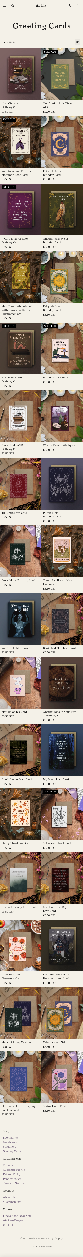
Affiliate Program (14, 1220)
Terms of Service (13, 1183)
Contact (8, 1165)
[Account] (70, 6)
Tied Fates (34, 1238)
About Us (9, 1197)
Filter (11, 42)
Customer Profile (14, 1169)
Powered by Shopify (52, 1238)
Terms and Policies (41, 1247)
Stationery (9, 1146)
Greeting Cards (12, 1151)
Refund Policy (12, 1174)
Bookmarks (10, 1137)
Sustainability (12, 1202)
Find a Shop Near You (17, 1216)
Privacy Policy (12, 1178)
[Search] (12, 6)
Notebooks (10, 1142)
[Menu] (4, 5)
